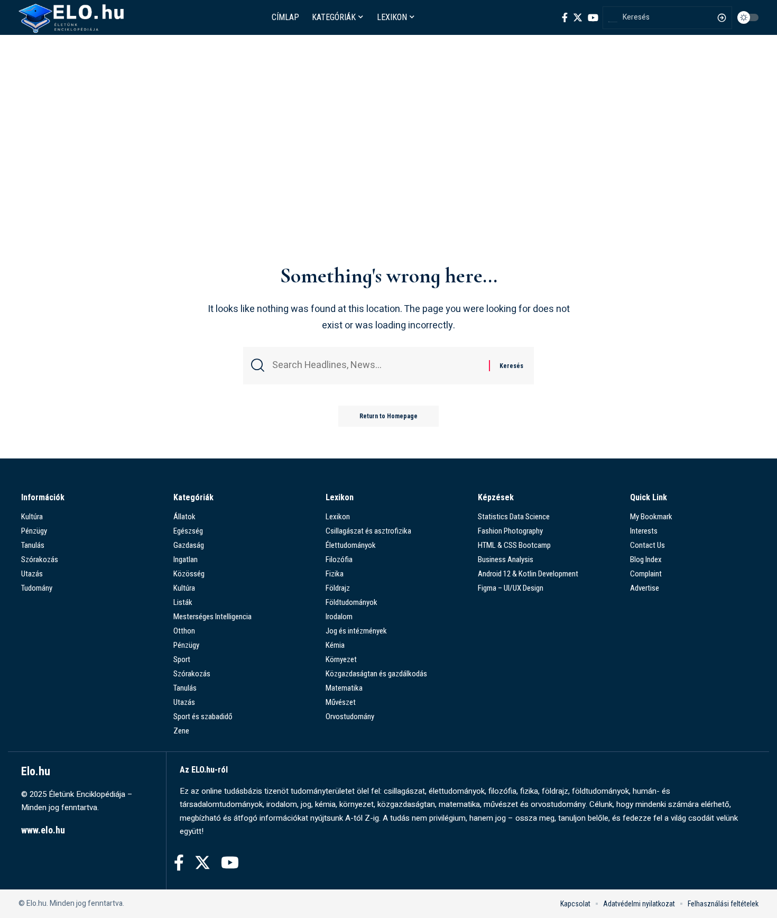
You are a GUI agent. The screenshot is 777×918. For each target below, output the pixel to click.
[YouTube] (593, 17)
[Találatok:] (376, 365)
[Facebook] (564, 17)
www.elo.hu (43, 830)
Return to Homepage (388, 416)
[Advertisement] (389, 178)
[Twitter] (577, 17)
